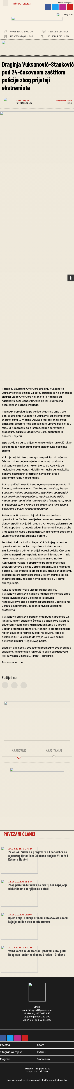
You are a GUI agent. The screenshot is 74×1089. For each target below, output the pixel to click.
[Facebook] (48, 7)
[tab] (19, 750)
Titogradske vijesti (64, 100)
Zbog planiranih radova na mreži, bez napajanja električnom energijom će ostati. (38, 887)
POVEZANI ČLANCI (19, 834)
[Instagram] (62, 7)
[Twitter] (55, 7)
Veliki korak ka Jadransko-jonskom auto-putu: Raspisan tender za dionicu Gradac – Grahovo (37, 953)
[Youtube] (70, 7)
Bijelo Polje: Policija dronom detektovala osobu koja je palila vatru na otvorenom (38, 920)
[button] (5, 3)
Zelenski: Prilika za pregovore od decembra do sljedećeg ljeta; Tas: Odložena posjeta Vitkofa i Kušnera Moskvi (38, 855)
